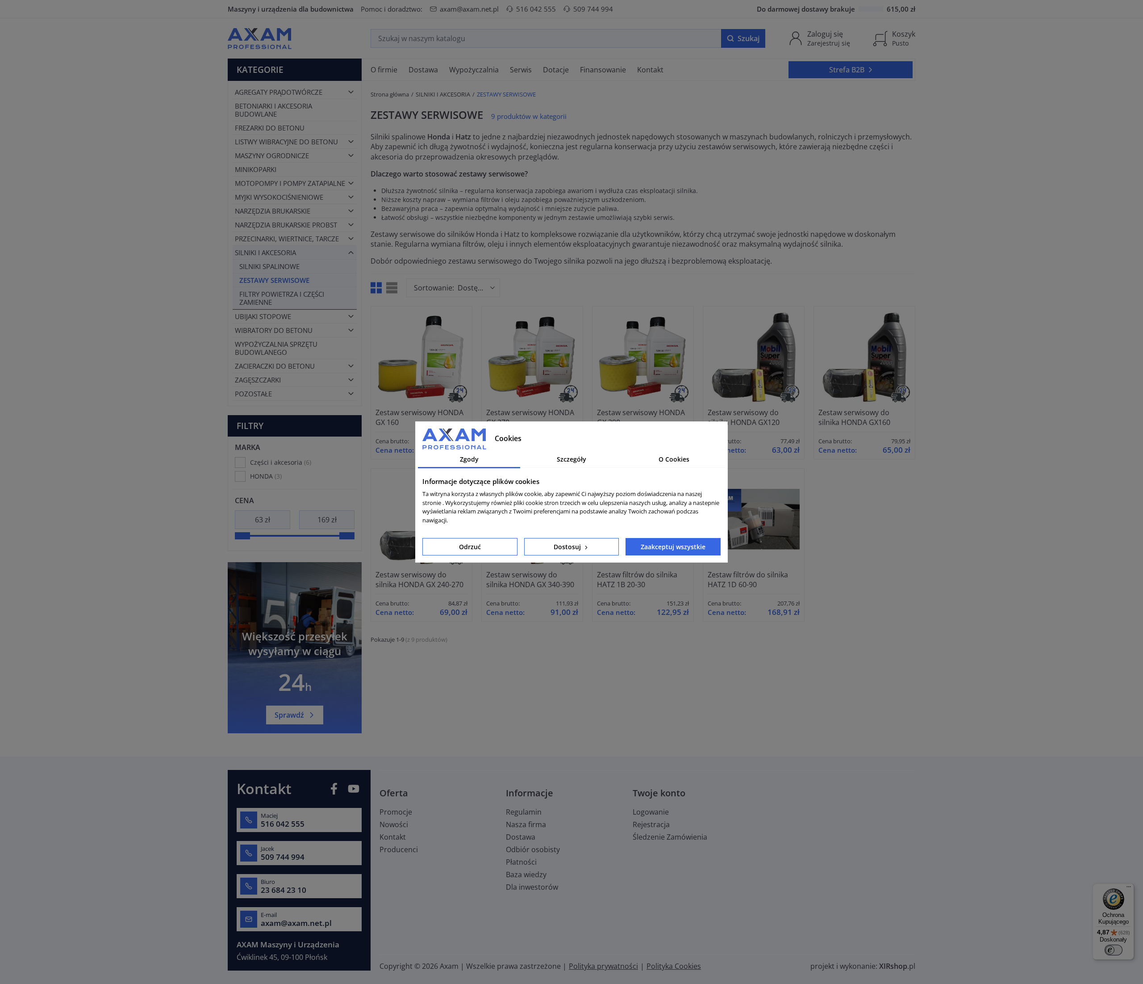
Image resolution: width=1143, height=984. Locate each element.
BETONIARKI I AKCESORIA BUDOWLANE (273, 109)
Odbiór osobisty (533, 849)
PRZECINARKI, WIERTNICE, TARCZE (287, 238)
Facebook (334, 789)
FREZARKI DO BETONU (270, 127)
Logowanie (651, 812)
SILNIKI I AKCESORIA (265, 252)
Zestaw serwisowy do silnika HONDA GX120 (744, 417)
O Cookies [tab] (674, 459)
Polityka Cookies (674, 966)
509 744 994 (593, 8)
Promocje (396, 812)
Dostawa (520, 837)
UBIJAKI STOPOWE (263, 316)
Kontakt (393, 837)
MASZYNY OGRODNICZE (272, 155)
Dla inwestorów (532, 887)
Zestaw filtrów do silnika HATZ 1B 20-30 (637, 579)
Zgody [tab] (469, 459)
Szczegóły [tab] (571, 459)
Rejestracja (651, 824)
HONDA (265, 476)
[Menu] (1128, 888)
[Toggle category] (350, 92)
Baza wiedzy (526, 874)
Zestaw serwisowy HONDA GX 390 (641, 417)
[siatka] (376, 288)
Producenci (399, 849)
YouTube (353, 789)
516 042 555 (536, 8)
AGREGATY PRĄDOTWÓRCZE (278, 92)
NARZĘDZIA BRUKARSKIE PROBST (286, 224)
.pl (897, 966)
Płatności (521, 862)
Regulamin (524, 812)
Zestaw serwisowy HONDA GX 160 (419, 417)
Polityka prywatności (603, 966)
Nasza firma (526, 824)
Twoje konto (659, 793)
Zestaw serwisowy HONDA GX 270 (530, 417)
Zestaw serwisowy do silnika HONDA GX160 (854, 417)
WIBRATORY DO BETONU (274, 330)
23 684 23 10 (283, 890)
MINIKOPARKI (255, 169)
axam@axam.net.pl (469, 8)
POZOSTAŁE (253, 393)
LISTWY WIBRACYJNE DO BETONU (286, 141)
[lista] (391, 288)
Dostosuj (568, 546)
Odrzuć (470, 546)
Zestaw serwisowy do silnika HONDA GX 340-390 (530, 579)
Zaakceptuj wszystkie (673, 546)
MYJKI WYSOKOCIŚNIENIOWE (279, 197)
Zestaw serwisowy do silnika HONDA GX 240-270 (419, 579)
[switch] (1113, 950)
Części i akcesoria (279, 462)
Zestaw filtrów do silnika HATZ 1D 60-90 (748, 579)
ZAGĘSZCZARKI (258, 379)
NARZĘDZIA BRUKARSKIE (272, 210)
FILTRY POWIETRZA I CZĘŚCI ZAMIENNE (281, 298)
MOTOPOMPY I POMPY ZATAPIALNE (290, 183)
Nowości (394, 824)
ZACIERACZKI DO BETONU (275, 366)
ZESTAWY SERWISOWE (274, 280)
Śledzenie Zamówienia (670, 837)
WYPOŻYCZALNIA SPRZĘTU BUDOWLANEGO (276, 348)
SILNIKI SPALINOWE (269, 266)
